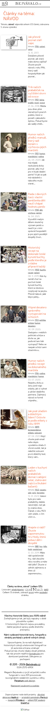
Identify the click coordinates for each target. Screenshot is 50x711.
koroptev (41, 492)
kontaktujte (34, 653)
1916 (37, 46)
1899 (37, 426)
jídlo (45, 546)
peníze (39, 212)
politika (42, 320)
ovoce (42, 102)
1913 (37, 320)
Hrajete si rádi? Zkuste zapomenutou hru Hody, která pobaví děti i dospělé (37, 535)
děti (41, 210)
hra (40, 546)
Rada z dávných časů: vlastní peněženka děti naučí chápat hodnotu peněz (37, 200)
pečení (37, 272)
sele (29, 492)
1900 (37, 269)
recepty (43, 489)
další (46, 589)
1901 (37, 99)
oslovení (38, 432)
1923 (37, 489)
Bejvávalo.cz (33, 664)
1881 (37, 546)
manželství (32, 156)
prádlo (31, 102)
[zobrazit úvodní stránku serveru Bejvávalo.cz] (28, 5)
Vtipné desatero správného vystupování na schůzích (37, 311)
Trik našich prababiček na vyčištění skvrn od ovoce (37, 91)
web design (24, 680)
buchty (43, 269)
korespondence (34, 429)
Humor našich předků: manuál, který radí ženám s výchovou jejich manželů (37, 142)
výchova (31, 212)
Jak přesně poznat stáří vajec (35, 40)
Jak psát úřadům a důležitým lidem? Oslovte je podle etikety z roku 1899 (37, 417)
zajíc (34, 492)
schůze (31, 323)
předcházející (18, 589)
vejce (30, 49)
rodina (41, 156)
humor (42, 153)
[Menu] (5, 4)
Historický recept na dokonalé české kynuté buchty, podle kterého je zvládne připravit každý (37, 256)
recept (30, 272)
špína (41, 99)
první (31, 592)
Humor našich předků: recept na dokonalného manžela (37, 365)
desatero (31, 326)
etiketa (31, 432)
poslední (43, 592)
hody (30, 549)
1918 (37, 210)
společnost (37, 549)
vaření (42, 46)
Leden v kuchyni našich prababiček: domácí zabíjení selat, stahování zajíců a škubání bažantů (37, 476)
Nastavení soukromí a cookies (25, 685)
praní (36, 102)
